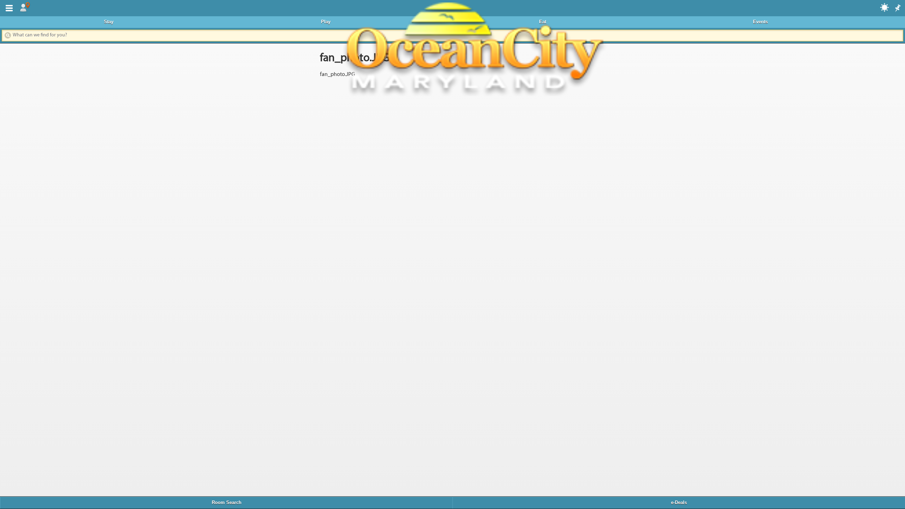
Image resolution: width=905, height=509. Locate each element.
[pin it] (897, 8)
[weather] (885, 7)
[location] (25, 7)
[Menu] (8, 7)
